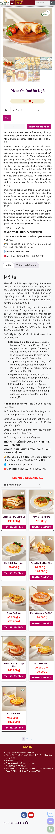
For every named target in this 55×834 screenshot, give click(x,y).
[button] (12, 3)
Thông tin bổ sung (26, 265)
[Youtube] (31, 815)
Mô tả (9, 265)
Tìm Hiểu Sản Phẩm (13, 527)
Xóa (7, 118)
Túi (6, 110)
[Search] (52, 3)
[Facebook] (24, 815)
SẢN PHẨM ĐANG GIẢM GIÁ (27, 478)
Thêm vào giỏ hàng (39, 126)
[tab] (8, 265)
